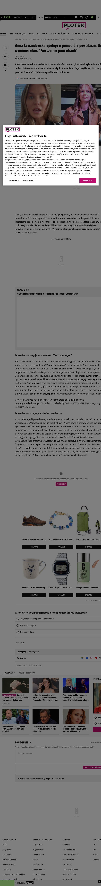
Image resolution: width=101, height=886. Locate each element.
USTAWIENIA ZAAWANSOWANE (21, 181)
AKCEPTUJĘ (87, 181)
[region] (51, 155)
